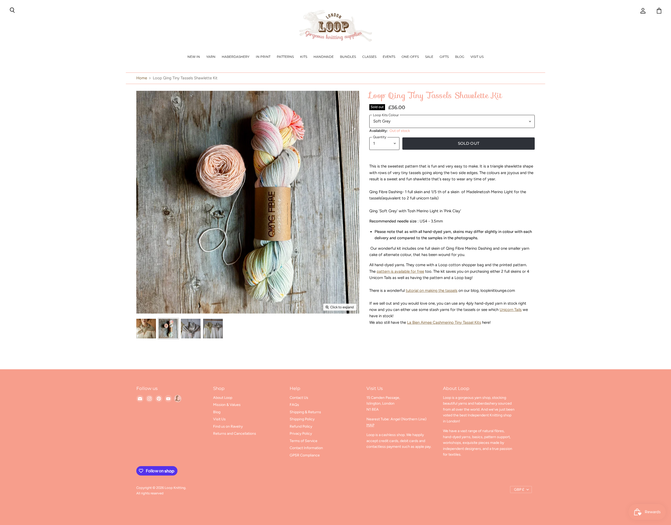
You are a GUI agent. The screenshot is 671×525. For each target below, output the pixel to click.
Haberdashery (236, 57)
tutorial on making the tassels (431, 290)
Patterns (285, 57)
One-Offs (410, 57)
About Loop (222, 397)
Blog (459, 57)
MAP (370, 425)
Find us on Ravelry (228, 426)
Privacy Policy (301, 433)
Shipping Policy (302, 419)
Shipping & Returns (305, 412)
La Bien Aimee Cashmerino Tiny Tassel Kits (444, 322)
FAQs (294, 405)
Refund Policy (301, 426)
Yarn (210, 57)
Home (141, 78)
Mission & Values (227, 405)
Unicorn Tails (511, 309)
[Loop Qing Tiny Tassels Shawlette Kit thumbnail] (146, 328)
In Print (263, 57)
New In (193, 57)
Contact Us (299, 397)
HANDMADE (323, 57)
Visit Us (477, 57)
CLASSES (369, 57)
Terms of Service (303, 441)
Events (389, 57)
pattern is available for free (400, 271)
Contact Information (306, 448)
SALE (429, 57)
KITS (303, 57)
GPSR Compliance (305, 455)
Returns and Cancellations (234, 433)
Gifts (444, 57)
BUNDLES (348, 57)
